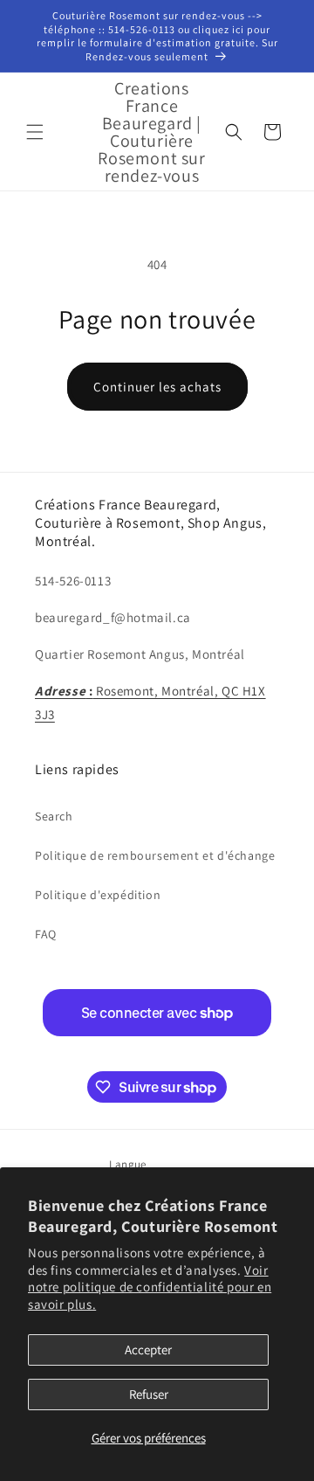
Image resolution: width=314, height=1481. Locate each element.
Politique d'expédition (97, 895)
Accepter (148, 1349)
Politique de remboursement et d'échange (155, 855)
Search (54, 816)
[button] (35, 132)
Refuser (148, 1394)
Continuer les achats (157, 386)
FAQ (46, 934)
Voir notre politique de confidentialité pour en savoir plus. (149, 1287)
